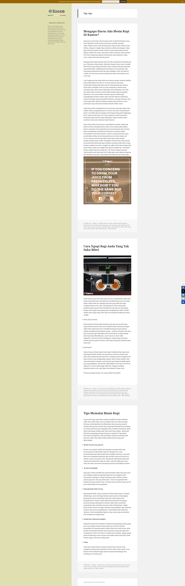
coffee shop (87, 390)
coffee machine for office (106, 223)
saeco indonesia (113, 395)
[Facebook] (183, 287)
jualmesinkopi (112, 390)
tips (106, 228)
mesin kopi (107, 392)
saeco (129, 227)
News (95, 223)
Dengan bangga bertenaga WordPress (94, 582)
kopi (118, 390)
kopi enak (122, 390)
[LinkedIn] (183, 295)
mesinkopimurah (106, 227)
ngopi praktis (125, 394)
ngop (119, 394)
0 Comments (113, 228)
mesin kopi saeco (96, 227)
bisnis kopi (102, 388)
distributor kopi (88, 225)
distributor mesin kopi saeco (100, 225)
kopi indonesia (122, 225)
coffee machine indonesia (120, 223)
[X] (183, 291)
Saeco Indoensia (100, 228)
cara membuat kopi (111, 388)
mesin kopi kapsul (115, 392)
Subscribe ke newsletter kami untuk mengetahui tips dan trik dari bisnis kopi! (79, 1)
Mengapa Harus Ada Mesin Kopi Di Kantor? (106, 33)
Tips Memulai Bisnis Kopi (102, 413)
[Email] (183, 298)
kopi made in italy (94, 392)
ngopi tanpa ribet (88, 395)
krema (101, 392)
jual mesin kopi (113, 225)
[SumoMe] (183, 302)
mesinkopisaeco (115, 227)
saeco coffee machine (89, 228)
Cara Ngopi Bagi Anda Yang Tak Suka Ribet (106, 248)
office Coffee (124, 227)
